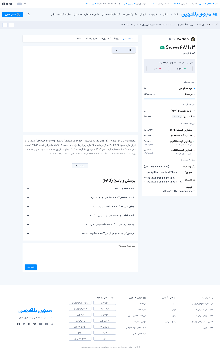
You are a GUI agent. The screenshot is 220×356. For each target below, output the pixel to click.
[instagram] (3, 4)
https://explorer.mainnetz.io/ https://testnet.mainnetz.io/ (163, 182)
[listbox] (107, 14)
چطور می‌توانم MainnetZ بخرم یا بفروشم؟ (113, 207)
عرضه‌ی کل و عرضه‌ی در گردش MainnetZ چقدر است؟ (108, 233)
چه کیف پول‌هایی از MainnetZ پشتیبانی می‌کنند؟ (110, 224)
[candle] (129, 50)
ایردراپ (143, 14)
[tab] (128, 38)
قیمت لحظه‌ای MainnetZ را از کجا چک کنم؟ (112, 198)
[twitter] (7, 4)
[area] (118, 50)
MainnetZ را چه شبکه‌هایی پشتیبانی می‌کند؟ (112, 215)
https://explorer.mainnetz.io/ (159, 178)
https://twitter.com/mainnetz (179, 191)
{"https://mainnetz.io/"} (156, 167)
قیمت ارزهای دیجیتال (111, 14)
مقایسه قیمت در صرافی (61, 14)
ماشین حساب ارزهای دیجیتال (86, 14)
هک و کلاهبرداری (130, 14)
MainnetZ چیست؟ (124, 189)
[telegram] (10, 4)
